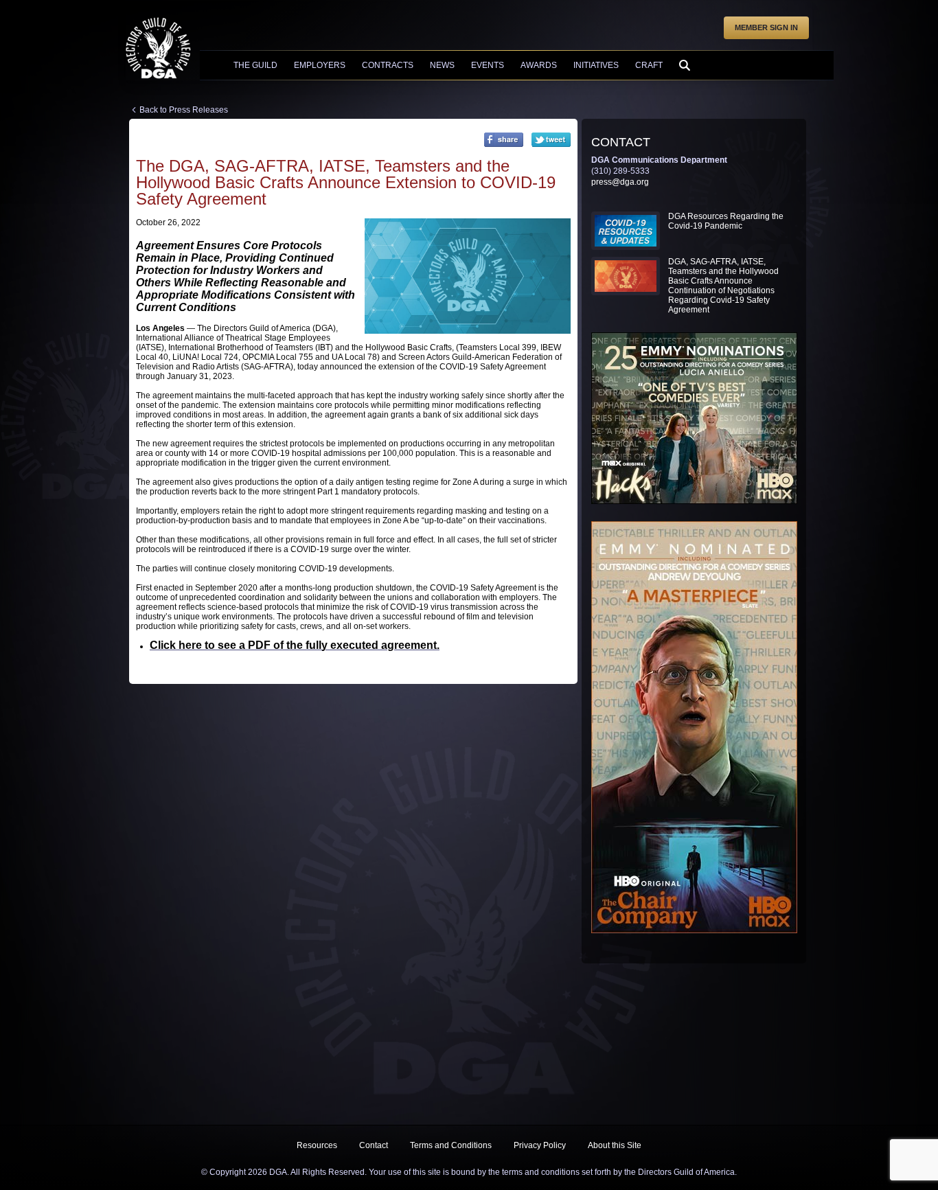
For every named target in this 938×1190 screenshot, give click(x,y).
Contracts (387, 65)
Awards (539, 65)
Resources (317, 1145)
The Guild (255, 65)
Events (487, 65)
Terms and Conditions (451, 1145)
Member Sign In (766, 27)
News (442, 65)
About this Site (614, 1145)
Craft (649, 65)
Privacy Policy (540, 1145)
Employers (319, 65)
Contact (373, 1145)
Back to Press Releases (183, 110)
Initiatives (596, 65)
